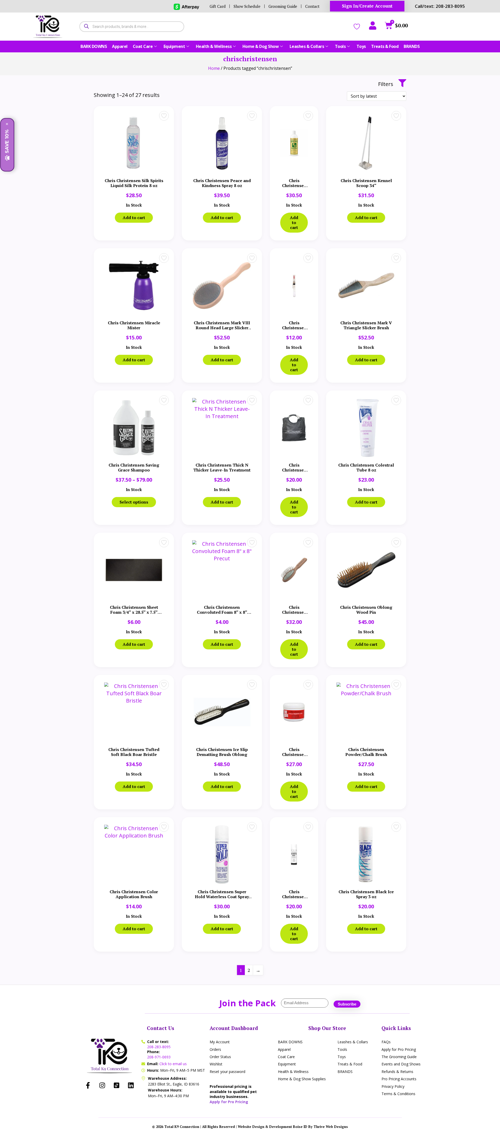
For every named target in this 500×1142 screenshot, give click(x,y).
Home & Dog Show (260, 46)
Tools (340, 46)
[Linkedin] (131, 1085)
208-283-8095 (159, 1046)
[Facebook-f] (88, 1085)
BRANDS (412, 46)
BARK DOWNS (93, 46)
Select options (134, 502)
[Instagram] (102, 1085)
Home (214, 68)
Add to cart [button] (134, 217)
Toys (361, 46)
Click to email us (173, 1063)
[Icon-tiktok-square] (116, 1085)
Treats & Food (385, 46)
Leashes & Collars (307, 46)
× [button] (7, 124)
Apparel (120, 46)
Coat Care (143, 46)
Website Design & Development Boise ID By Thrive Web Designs (293, 1126)
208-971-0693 (159, 1056)
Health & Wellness (214, 46)
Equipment (174, 46)
